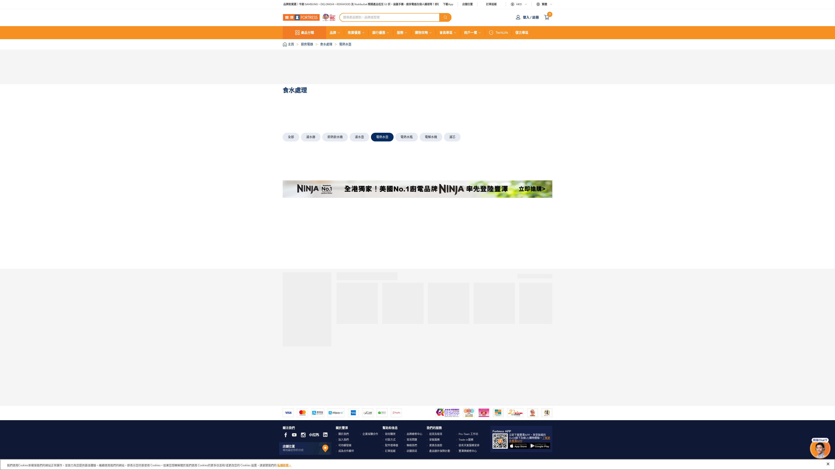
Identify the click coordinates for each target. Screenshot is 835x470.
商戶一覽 (470, 32)
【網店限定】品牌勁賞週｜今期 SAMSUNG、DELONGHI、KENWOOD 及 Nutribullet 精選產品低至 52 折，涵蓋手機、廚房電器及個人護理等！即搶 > (351, 4)
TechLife (502, 32)
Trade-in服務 (466, 439)
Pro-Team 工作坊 (468, 434)
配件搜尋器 (391, 445)
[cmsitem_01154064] (417, 189)
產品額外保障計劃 (439, 451)
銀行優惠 (378, 32)
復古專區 (521, 32)
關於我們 (343, 434)
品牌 (333, 32)
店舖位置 (467, 4)
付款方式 (390, 439)
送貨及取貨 (435, 434)
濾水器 (310, 137)
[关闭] (828, 464)
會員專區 (446, 32)
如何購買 (390, 434)
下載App (448, 4)
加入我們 (343, 439)
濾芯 (452, 137)
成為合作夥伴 (346, 451)
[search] (445, 17)
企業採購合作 (370, 434)
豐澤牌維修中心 (468, 451)
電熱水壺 (382, 137)
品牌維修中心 (414, 434)
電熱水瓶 (407, 137)
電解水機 (431, 137)
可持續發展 (344, 445)
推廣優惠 (354, 32)
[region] (417, 464)
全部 (291, 137)
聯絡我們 (412, 445)
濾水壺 (359, 137)
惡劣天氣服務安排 (469, 445)
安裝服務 (434, 439)
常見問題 (412, 439)
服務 (400, 32)
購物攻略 (421, 32)
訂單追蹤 (491, 4)
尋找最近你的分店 (293, 450)
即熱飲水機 (335, 137)
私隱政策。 (284, 465)
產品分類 (307, 32)
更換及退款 (435, 445)
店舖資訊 (412, 451)
